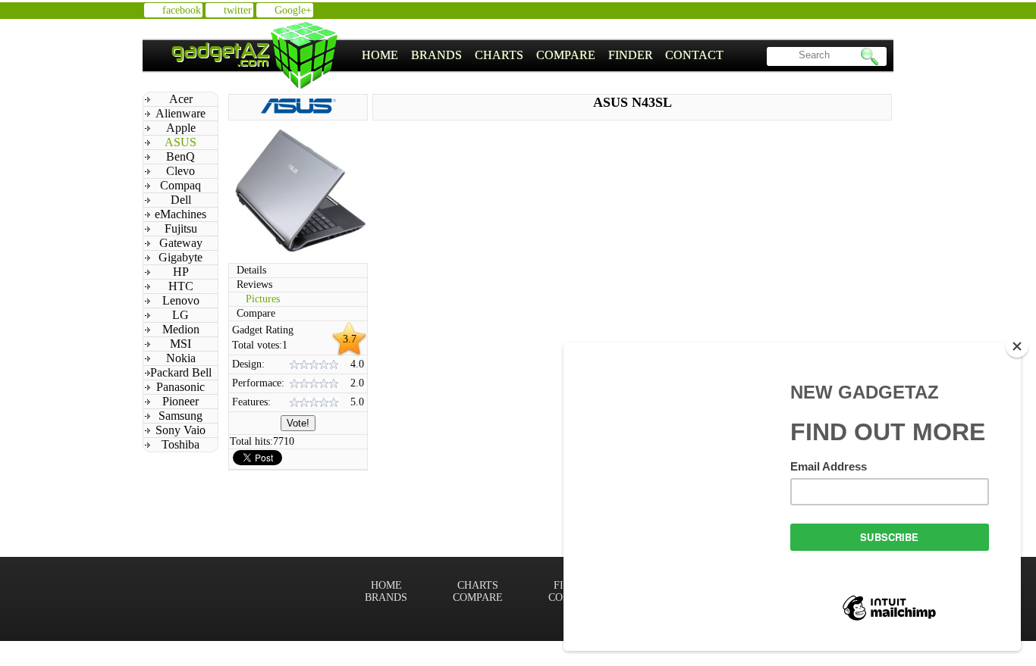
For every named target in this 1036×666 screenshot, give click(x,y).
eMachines (180, 214)
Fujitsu (181, 228)
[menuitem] (380, 55)
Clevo (180, 170)
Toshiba (180, 444)
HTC (180, 286)
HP (181, 271)
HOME (380, 54)
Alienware (180, 113)
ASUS (180, 142)
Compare (256, 313)
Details (251, 270)
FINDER (630, 54)
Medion (180, 329)
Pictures (263, 299)
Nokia (181, 358)
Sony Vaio (180, 430)
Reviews (254, 284)
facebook (181, 10)
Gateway (180, 242)
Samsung (180, 415)
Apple (181, 127)
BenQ (180, 156)
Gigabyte (180, 257)
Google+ (293, 10)
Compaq (180, 185)
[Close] (1017, 346)
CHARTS (499, 54)
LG (180, 314)
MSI (180, 343)
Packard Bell (181, 372)
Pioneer (180, 401)
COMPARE (565, 54)
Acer (181, 98)
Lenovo (180, 300)
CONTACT (694, 54)
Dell (181, 199)
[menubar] (543, 55)
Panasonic (180, 386)
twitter (238, 10)
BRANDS (436, 54)
